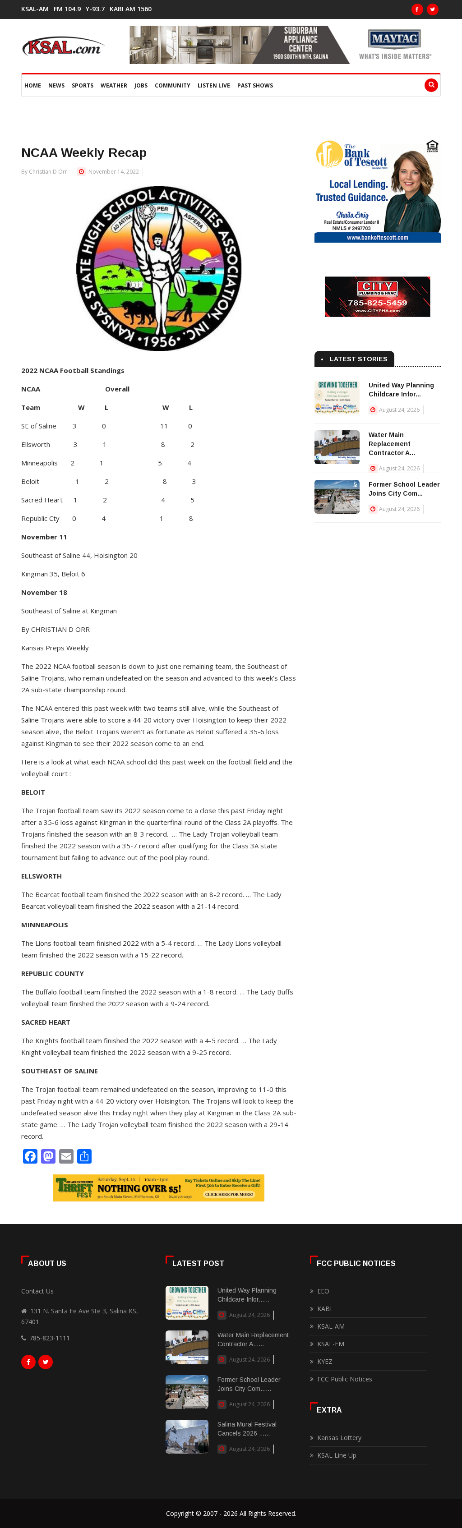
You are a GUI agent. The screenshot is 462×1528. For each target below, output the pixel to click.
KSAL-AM (35, 9)
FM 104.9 (67, 9)
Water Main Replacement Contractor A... (392, 443)
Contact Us (37, 1291)
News (56, 85)
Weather (114, 85)
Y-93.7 (95, 9)
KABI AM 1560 (131, 9)
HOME (32, 85)
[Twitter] (433, 9)
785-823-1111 (49, 1338)
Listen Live (214, 85)
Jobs (141, 85)
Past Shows (255, 85)
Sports (82, 85)
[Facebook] (417, 9)
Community (172, 85)
